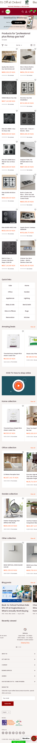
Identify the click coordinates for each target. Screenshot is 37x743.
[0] (34, 12)
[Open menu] (3, 11)
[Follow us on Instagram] (10, 733)
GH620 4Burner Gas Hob (9, 98)
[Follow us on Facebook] (3, 733)
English (4, 712)
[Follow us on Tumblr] (23, 733)
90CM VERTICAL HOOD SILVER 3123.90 (13, 566)
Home (27, 286)
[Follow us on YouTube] (16, 733)
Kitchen (27, 317)
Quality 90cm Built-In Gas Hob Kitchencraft (8, 68)
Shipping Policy (20, 642)
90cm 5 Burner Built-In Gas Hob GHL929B (26, 68)
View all (33, 327)
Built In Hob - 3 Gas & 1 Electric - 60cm (27, 130)
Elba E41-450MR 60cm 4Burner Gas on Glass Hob (8, 161)
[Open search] (23, 12)
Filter (6, 45)
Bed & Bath (27, 305)
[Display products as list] (34, 45)
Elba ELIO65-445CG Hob (9, 227)
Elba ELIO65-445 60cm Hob (8, 193)
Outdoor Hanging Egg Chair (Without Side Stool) (12, 521)
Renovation (10, 317)
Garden (27, 292)
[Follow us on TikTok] (20, 733)
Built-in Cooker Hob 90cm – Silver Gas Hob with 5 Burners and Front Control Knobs (27, 195)
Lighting (27, 298)
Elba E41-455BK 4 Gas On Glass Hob (8, 130)
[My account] (26, 12)
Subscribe (7, 703)
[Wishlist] (30, 11)
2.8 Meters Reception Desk (12, 474)
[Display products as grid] (31, 45)
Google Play (18, 22)
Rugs (27, 311)
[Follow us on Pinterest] (13, 733)
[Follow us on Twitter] (6, 733)
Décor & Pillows (10, 311)
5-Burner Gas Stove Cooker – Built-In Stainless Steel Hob (26, 260)
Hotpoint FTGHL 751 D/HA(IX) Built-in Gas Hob (26, 161)
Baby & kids (10, 305)
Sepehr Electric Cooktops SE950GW (27, 228)
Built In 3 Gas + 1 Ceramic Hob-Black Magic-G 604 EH (7, 260)
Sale (10, 286)
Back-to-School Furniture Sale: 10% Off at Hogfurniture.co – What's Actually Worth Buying (15, 608)
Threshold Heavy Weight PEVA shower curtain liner (13, 354)
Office (10, 292)
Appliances (10, 298)
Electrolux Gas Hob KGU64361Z (26, 99)
